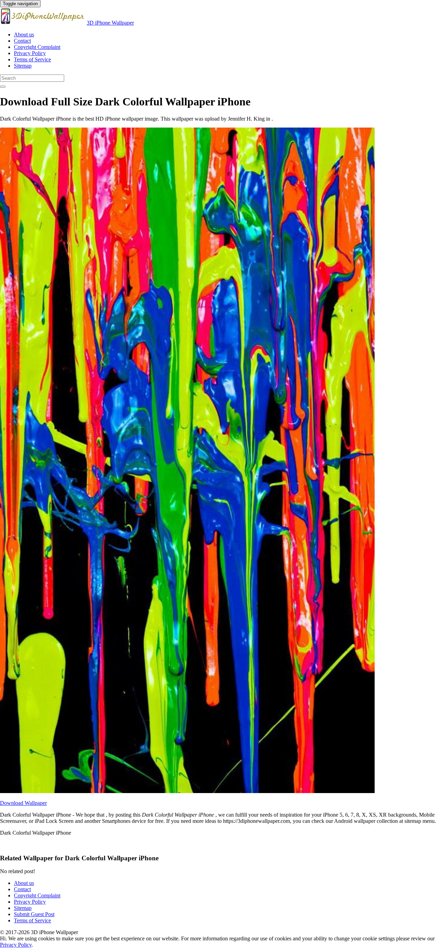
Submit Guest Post (34, 914)
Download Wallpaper (23, 803)
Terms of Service (32, 59)
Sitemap (23, 66)
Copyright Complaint (37, 47)
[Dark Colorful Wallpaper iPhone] (187, 791)
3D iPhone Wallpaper (110, 23)
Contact (22, 41)
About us (24, 34)
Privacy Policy (30, 53)
